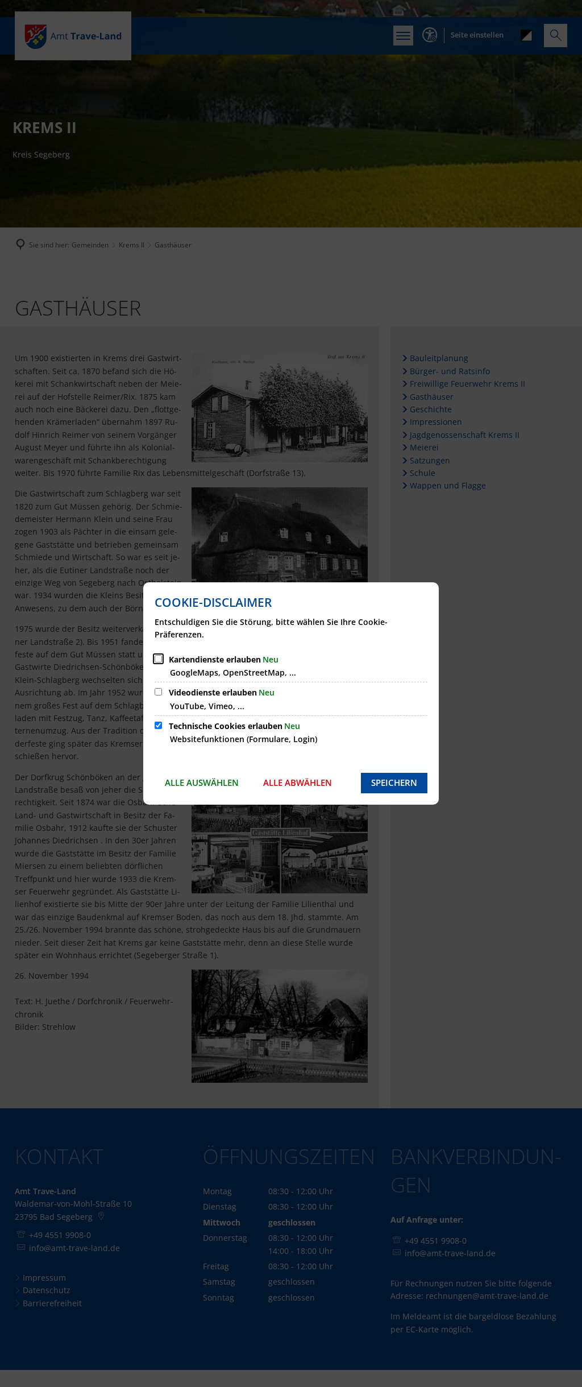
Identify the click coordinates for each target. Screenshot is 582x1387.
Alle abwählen (297, 782)
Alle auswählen (202, 782)
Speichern (394, 782)
